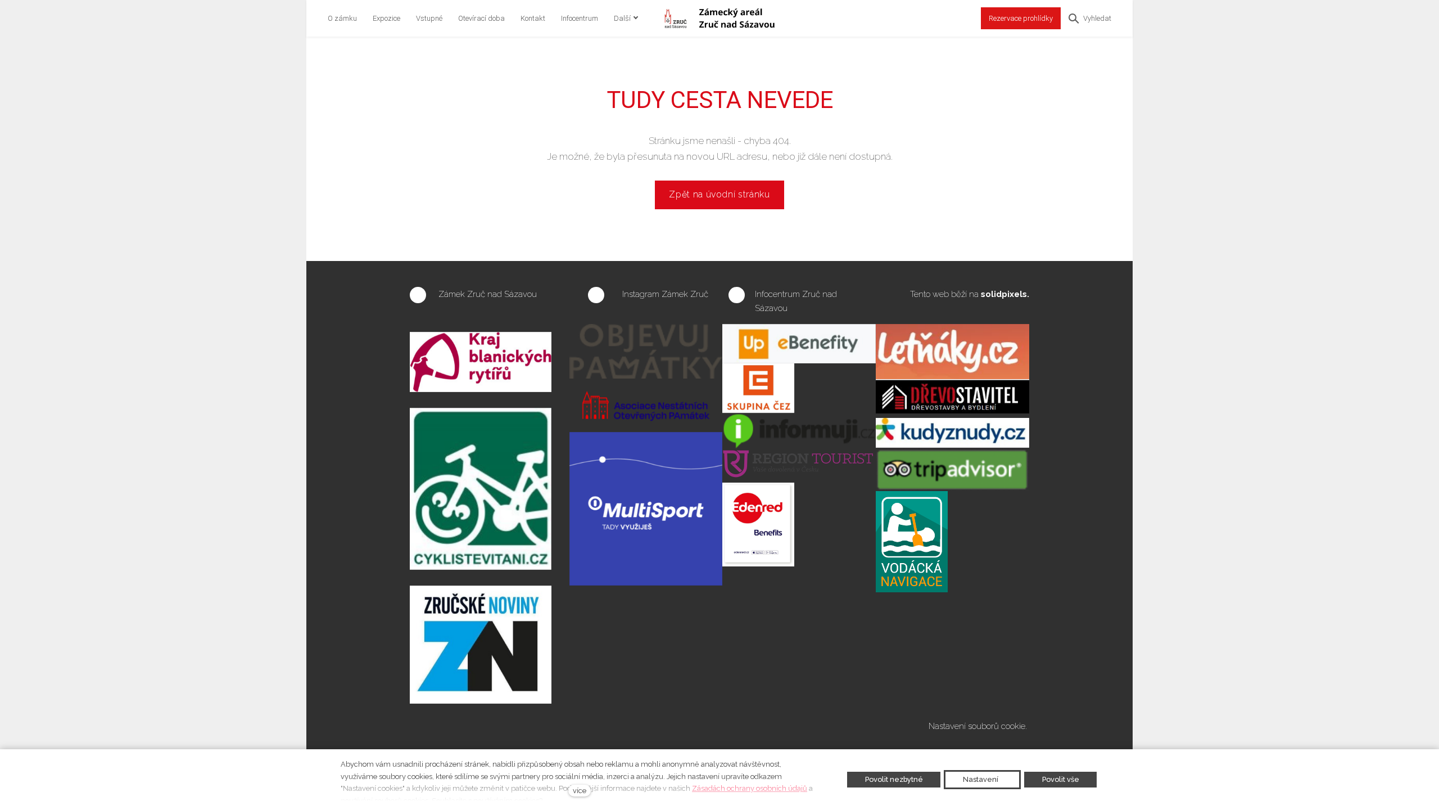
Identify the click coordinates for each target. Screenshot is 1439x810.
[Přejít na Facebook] (418, 295)
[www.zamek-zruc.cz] (719, 18)
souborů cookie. (998, 726)
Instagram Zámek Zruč (666, 294)
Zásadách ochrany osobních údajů (749, 788)
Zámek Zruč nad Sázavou (487, 294)
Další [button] (622, 18)
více (579, 790)
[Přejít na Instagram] (596, 295)
